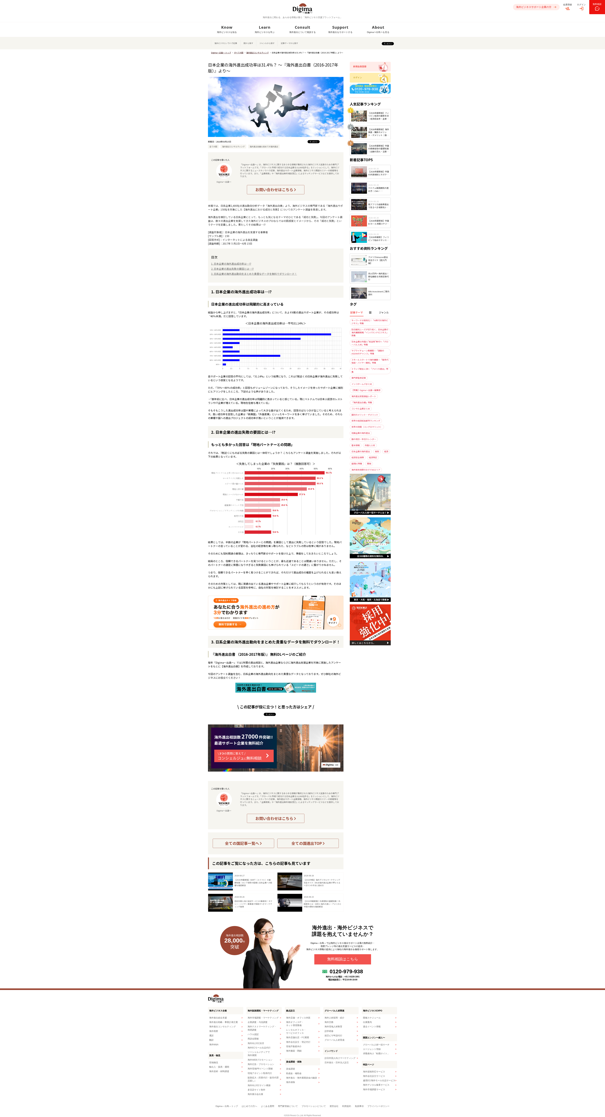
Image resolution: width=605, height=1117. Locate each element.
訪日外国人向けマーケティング (340, 1058)
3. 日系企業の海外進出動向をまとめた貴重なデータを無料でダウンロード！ (254, 274)
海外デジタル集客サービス (376, 1085)
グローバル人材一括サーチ (376, 1044)
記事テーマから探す (289, 43)
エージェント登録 (372, 1049)
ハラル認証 (253, 1034)
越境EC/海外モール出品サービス (379, 1080)
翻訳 (211, 1040)
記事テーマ (356, 312)
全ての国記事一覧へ (242, 843)
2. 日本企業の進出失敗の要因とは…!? (232, 269)
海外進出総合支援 (218, 1017)
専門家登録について (288, 1106)
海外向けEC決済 (256, 1043)
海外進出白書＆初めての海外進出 (264, 146)
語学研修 (329, 1031)
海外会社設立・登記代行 (298, 1042)
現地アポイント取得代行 (260, 1073)
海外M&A (213, 1044)
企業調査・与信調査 (258, 1022)
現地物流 (213, 1062)
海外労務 (329, 1022)
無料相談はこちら (342, 959)
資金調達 (290, 1069)
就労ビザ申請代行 (333, 1035)
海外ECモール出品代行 (259, 1047)
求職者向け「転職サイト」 (376, 1053)
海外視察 (213, 1031)
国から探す (248, 43)
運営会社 (334, 1106)
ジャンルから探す (266, 43)
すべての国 (238, 52)
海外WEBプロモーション (260, 1060)
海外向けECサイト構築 (259, 1085)
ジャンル (384, 312)
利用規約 (346, 1106)
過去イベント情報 (372, 1026)
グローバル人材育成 (334, 1040)
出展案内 (367, 1022)
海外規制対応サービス (374, 1071)
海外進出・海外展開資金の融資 (301, 1077)
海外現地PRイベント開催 (260, 1068)
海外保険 (290, 1082)
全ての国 (213, 146)
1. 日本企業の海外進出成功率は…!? (231, 264)
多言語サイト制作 (256, 1089)
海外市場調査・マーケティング (263, 1017)
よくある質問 (267, 1106)
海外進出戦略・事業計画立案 (223, 1022)
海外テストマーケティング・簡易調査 (262, 1028)
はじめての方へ (249, 1106)
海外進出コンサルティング (257, 52)
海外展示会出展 (255, 1094)
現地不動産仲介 (294, 1046)
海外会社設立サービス (374, 1076)
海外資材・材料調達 (219, 1071)
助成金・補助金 (294, 1073)
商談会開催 (253, 1038)
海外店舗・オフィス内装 (298, 1017)
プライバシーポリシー (378, 1106)
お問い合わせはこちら (274, 189)
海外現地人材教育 (333, 1026)
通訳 (211, 1035)
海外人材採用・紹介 (334, 1017)
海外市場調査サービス (374, 1089)
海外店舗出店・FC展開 (297, 1037)
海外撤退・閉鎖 (294, 1051)
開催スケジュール (372, 1017)
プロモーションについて (314, 1106)
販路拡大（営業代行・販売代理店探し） (263, 1079)
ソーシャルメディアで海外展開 (259, 1053)
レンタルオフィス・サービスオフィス (296, 1031)
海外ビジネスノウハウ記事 (225, 43)
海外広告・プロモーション (261, 1064)
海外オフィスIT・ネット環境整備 (295, 1024)
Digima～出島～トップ (227, 1106)
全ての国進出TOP (307, 843)
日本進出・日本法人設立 (337, 1062)
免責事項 (359, 1106)
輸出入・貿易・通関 (219, 1067)
